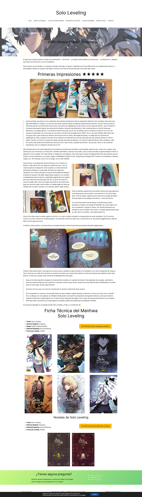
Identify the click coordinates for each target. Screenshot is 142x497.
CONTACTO (94, 477)
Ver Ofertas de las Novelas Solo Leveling (95, 426)
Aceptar (95, 494)
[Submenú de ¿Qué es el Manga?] (46, 20)
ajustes (83, 495)
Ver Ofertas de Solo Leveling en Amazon (95, 326)
